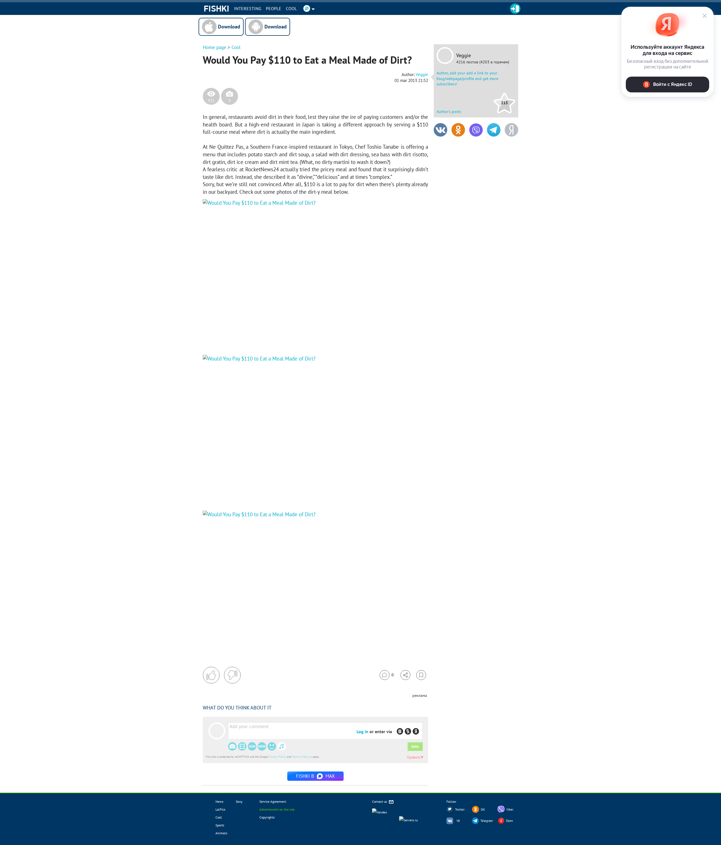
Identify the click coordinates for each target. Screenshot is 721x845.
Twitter (460, 809)
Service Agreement (272, 801)
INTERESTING (247, 8)
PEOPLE (273, 8)
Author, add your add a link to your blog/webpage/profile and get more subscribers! (467, 78)
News (219, 801)
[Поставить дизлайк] (232, 675)
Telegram (486, 821)
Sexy (239, 801)
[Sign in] (515, 8)
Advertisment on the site (277, 809)
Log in (362, 731)
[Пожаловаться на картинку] (270, 338)
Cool (291, 8)
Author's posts (449, 111)
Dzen (509, 821)
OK (483, 809)
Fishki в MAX (315, 776)
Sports (219, 825)
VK (458, 821)
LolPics (220, 809)
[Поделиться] (405, 675)
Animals (221, 833)
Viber (509, 809)
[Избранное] (421, 675)
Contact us (380, 801)
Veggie (463, 55)
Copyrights (267, 817)
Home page (214, 47)
